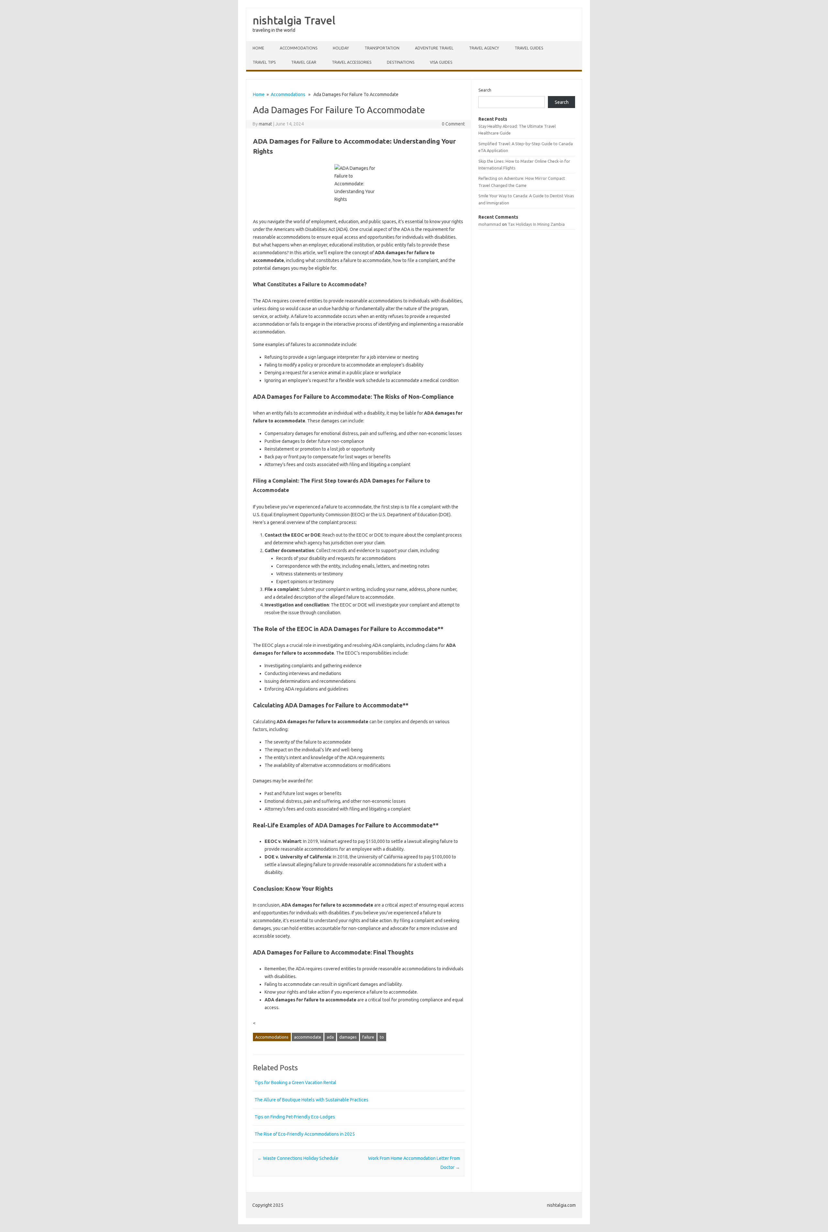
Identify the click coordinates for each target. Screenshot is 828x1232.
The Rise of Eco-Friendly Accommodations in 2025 (305, 1134)
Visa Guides (441, 62)
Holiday (341, 48)
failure (368, 1037)
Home (258, 48)
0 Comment (453, 123)
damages (348, 1037)
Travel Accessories (351, 62)
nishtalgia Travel (294, 20)
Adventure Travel (434, 48)
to (382, 1037)
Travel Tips (264, 62)
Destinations (400, 62)
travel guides (529, 48)
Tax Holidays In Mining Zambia (536, 224)
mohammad (489, 224)
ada (330, 1037)
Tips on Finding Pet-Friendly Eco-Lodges (295, 1116)
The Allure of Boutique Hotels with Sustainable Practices (311, 1099)
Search (484, 90)
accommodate (307, 1037)
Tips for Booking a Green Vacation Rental (295, 1082)
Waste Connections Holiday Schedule (297, 1158)
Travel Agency (484, 48)
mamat (265, 123)
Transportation (382, 48)
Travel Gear (303, 62)
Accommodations (298, 48)
